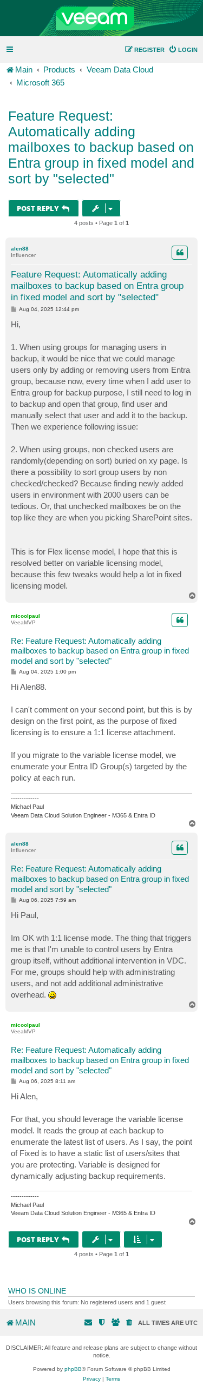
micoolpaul (25, 616)
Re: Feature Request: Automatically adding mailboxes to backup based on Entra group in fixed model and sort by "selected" (100, 651)
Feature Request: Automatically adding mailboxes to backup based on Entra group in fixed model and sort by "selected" (101, 147)
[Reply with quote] (180, 253)
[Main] (101, 18)
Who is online (37, 1291)
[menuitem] (183, 49)
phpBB (73, 1369)
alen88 (20, 249)
